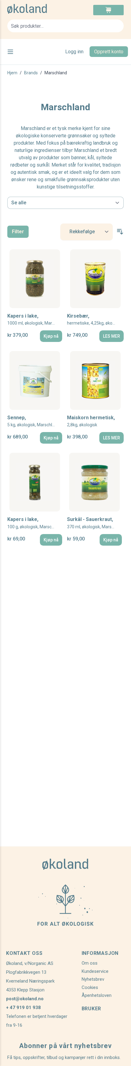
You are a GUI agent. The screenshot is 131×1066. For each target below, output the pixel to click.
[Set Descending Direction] (120, 231)
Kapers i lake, (34, 319)
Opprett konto (108, 52)
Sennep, (33, 421)
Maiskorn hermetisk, (91, 421)
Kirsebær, (95, 319)
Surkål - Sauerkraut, (94, 522)
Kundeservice (95, 971)
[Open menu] (10, 51)
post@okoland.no (25, 998)
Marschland (55, 72)
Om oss (89, 963)
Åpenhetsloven (97, 995)
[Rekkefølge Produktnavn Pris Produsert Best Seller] (86, 231)
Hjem (12, 72)
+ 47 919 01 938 (23, 1007)
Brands (31, 72)
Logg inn (74, 52)
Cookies (90, 987)
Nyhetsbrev (93, 979)
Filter (18, 231)
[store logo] (36, 9)
